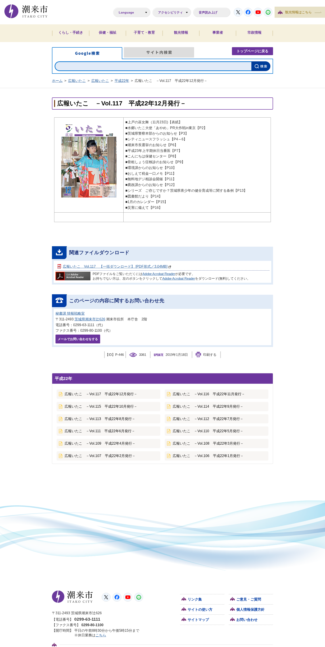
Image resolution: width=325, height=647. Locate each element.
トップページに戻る (252, 51)
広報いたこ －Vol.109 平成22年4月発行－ (100, 443)
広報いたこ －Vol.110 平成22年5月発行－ (208, 431)
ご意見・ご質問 (248, 599)
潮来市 (72, 597)
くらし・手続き (70, 32)
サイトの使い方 (200, 609)
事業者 (217, 32)
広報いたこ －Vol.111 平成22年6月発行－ (100, 431)
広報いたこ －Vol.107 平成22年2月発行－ (100, 456)
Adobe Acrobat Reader (158, 274)
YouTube (258, 12)
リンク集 (195, 599)
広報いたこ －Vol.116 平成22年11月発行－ (209, 394)
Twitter (238, 12)
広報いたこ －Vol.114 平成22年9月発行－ (208, 406)
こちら (101, 635)
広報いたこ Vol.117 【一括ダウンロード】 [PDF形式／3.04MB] (115, 266)
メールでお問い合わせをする (78, 339)
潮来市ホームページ (26, 11)
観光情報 (181, 32)
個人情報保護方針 (250, 609)
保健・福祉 (108, 32)
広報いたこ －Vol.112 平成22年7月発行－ (208, 419)
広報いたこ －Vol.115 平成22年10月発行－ (101, 406)
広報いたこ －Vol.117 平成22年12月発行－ (101, 394)
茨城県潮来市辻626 (90, 319)
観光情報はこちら (298, 12)
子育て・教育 (144, 32)
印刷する (209, 354)
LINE (268, 12)
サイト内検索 (159, 52)
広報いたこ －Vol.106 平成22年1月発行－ (208, 456)
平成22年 (122, 81)
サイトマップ (198, 620)
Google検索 (87, 53)
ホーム (57, 81)
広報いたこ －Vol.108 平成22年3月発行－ (208, 443)
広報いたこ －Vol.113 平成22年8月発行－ (100, 419)
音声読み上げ (208, 12)
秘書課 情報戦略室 (70, 313)
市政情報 (254, 32)
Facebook (248, 12)
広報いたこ (77, 81)
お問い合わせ (247, 620)
